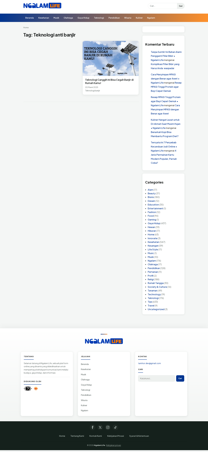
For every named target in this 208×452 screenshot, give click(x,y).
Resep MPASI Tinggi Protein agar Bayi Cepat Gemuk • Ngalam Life (166, 101)
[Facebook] (92, 427)
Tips (150, 301)
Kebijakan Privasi (115, 436)
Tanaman (152, 290)
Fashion (152, 212)
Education (153, 204)
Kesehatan (43, 17)
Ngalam (151, 17)
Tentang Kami (77, 436)
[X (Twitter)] (100, 427)
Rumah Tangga (156, 283)
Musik (56, 17)
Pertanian (153, 271)
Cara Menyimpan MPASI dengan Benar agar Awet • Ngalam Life (165, 78)
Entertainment (155, 208)
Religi (151, 279)
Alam (150, 189)
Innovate (152, 238)
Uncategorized (156, 309)
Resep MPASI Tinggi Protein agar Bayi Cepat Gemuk (166, 86)
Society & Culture (157, 286)
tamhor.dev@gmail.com (149, 363)
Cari (181, 6)
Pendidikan (114, 17)
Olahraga (68, 17)
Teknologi (99, 17)
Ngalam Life (99, 445)
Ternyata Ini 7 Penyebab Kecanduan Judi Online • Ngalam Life (164, 146)
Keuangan (153, 245)
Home (26, 27)
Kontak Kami (95, 436)
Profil (150, 275)
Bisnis (151, 197)
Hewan (151, 227)
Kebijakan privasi (113, 445)
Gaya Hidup (83, 17)
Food (151, 215)
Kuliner (139, 17)
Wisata (127, 17)
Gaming (152, 219)
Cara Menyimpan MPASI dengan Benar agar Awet (165, 109)
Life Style (153, 249)
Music (151, 253)
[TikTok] (115, 427)
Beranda (29, 17)
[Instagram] (108, 427)
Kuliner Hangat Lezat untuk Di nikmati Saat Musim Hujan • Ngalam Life (165, 123)
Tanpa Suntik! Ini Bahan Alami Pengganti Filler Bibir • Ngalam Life (166, 56)
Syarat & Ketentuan (139, 436)
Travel (151, 305)
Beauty (152, 193)
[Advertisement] (51, 62)
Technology (154, 294)
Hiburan (152, 230)
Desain (151, 200)
